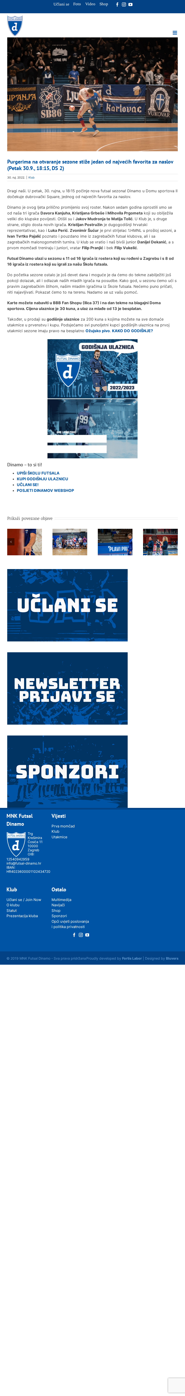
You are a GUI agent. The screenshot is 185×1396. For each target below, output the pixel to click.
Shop (56, 910)
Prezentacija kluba (22, 916)
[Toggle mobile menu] (175, 32)
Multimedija (61, 899)
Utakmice (59, 837)
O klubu (13, 905)
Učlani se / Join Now (24, 899)
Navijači (58, 905)
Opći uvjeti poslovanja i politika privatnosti (70, 924)
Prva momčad (63, 826)
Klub (31, 177)
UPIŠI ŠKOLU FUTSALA (38, 473)
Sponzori (59, 916)
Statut (12, 910)
